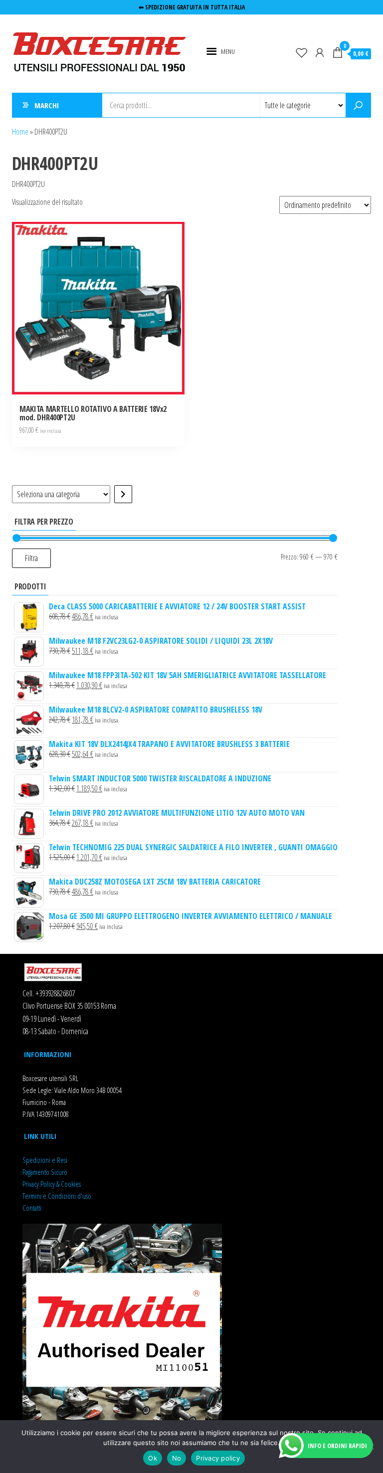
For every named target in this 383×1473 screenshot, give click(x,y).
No (177, 1458)
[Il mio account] (319, 52)
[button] (228, 51)
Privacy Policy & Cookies (51, 1184)
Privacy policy (218, 1458)
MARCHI (46, 105)
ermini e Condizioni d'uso (58, 1196)
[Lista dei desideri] (301, 52)
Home (20, 131)
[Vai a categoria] (123, 494)
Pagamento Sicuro (44, 1172)
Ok (152, 1458)
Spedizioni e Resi (44, 1160)
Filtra (31, 557)
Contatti (31, 1208)
